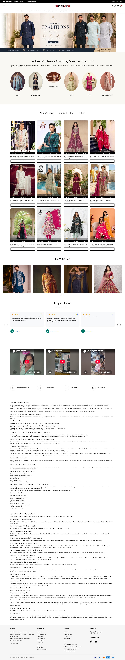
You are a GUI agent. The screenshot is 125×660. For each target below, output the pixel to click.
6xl (60, 239)
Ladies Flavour (61, 576)
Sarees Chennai (14, 523)
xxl (106, 151)
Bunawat (63, 583)
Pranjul (31, 595)
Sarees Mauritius (53, 516)
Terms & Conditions (41, 634)
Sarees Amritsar (101, 521)
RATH (23, 617)
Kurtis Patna (49, 533)
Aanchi (86, 617)
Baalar (98, 595)
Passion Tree (76, 576)
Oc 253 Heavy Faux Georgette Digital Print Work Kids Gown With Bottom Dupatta (101, 245)
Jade (71, 597)
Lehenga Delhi (32, 570)
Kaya (84, 576)
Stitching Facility (67, 636)
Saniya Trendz (66, 604)
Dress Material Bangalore (103, 545)
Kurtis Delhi (29, 533)
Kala (64, 595)
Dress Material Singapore (60, 540)
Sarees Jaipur (58, 521)
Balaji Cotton (66, 597)
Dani (59, 602)
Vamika (105, 578)
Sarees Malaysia (14, 516)
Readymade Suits (62, 11)
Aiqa (65, 602)
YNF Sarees (13, 585)
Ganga (94, 595)
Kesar (28, 590)
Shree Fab (12, 610)
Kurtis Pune (43, 533)
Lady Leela (57, 578)
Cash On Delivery (41, 638)
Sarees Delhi (30, 521)
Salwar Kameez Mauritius (74, 552)
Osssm (52, 578)
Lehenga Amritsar (14, 571)
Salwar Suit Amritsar (26, 559)
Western (100, 11)
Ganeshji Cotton (78, 595)
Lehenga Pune (48, 570)
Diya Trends (46, 576)
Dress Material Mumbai (15, 545)
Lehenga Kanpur (71, 570)
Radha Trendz (53, 610)
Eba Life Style (13, 605)
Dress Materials (35, 11)
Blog (65, 643)
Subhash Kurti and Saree (25, 576)
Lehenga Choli (46, 11)
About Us (39, 632)
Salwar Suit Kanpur (80, 557)
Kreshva (95, 617)
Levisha (68, 595)
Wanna (39, 578)
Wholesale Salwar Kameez (16, 428)
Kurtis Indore (36, 533)
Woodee (97, 576)
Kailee (32, 576)
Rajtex (47, 583)
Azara (71, 595)
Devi (81, 576)
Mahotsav (95, 583)
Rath (55, 583)
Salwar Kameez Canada (37, 552)
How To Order (40, 643)
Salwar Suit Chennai (46, 559)
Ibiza (52, 602)
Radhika (16, 576)
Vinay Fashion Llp (97, 602)
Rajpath (51, 583)
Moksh (101, 576)
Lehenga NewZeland (67, 564)
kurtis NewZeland (59, 528)
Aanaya (17, 619)
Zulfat (81, 597)
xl (102, 151)
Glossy (74, 597)
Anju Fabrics (96, 578)
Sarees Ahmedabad (92, 521)
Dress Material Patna (70, 545)
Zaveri (19, 605)
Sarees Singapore (44, 516)
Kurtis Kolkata (105, 533)
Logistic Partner (40, 640)
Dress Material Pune (60, 545)
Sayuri (18, 602)
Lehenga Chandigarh (90, 570)
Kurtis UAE (66, 528)
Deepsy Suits (78, 602)
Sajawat (22, 602)
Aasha (43, 610)
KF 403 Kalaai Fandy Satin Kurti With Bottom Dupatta (102, 157)
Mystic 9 (68, 578)
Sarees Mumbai (14, 521)
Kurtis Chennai (13, 535)
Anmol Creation (85, 583)
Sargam (55, 602)
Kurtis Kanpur (63, 533)
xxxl (49, 239)
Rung (81, 578)
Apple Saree (13, 583)
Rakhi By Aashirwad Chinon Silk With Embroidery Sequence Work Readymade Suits (76, 157)
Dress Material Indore (50, 545)
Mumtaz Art (36, 595)
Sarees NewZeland (62, 516)
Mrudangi (27, 578)
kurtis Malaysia (13, 528)
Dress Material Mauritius (72, 540)
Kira (37, 585)
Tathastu (24, 590)
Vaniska (87, 576)
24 (98, 239)
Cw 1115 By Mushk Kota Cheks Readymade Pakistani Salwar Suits (48, 201)
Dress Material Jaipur (81, 545)
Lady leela (70, 616)
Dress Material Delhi (39, 545)
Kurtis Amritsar (97, 533)
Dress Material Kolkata (54, 547)
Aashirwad (27, 602)
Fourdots (108, 604)
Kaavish (72, 604)
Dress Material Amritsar (42, 547)
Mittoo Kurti (64, 617)
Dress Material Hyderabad (28, 545)
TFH (91, 583)
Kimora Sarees (32, 585)
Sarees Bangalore (74, 521)
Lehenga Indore (40, 570)
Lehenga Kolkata (23, 571)
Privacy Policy (40, 636)
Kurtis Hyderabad (22, 533)
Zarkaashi (22, 585)
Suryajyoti (26, 595)
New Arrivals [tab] (46, 113)
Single (106, 11)
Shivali (101, 578)
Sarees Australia (35, 516)
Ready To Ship (66, 113)
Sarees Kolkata (109, 521)
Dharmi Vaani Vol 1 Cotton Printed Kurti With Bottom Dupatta (75, 245)
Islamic (74, 11)
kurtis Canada (26, 528)
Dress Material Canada (36, 540)
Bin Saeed (48, 597)
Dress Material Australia (48, 540)
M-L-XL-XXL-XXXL (75, 195)
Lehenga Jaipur (63, 570)
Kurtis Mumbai (13, 533)
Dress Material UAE (96, 540)
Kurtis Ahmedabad (88, 533)
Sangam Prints (28, 583)
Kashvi (40, 585)
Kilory (68, 602)
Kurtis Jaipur (56, 533)
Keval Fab (18, 610)
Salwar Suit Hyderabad (25, 557)
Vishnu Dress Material (57, 597)
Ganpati (32, 597)
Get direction (13, 643)
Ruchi (44, 585)
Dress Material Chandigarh (16, 547)
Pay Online (66, 632)
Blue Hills (63, 578)
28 (101, 239)
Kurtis (53, 11)
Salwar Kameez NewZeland (87, 552)
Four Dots (43, 604)
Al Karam (18, 604)
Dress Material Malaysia (15, 540)
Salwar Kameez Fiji (26, 552)
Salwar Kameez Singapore (62, 552)
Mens (84, 11)
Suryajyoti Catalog (37, 616)
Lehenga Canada (29, 564)
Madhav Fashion (14, 597)
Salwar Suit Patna (62, 557)
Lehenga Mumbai (14, 570)
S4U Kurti (27, 617)
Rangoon (37, 576)
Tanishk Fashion (53, 604)
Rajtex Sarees (13, 616)
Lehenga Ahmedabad (101, 570)
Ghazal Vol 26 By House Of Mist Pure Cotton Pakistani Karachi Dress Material (22, 157)
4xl (53, 239)
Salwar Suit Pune (53, 557)
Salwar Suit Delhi (35, 557)
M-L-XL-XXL (22, 195)
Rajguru (90, 617)
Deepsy (36, 597)
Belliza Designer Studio (86, 604)
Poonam (17, 578)
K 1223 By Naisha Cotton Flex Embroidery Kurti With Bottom (75, 201)
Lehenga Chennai (32, 571)
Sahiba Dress (47, 602)
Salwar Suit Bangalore (90, 557)
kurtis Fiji (20, 528)
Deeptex (92, 576)
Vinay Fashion (108, 595)
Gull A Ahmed (42, 597)
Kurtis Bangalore (70, 533)
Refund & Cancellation (42, 649)
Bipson (56, 595)
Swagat (41, 602)
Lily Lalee (106, 576)
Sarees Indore (37, 521)
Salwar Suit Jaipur (71, 557)
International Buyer (68, 634)
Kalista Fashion (20, 583)
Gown (69, 11)
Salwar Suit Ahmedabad (15, 559)
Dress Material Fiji (26, 540)
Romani (48, 595)
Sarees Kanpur (65, 521)
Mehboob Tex (89, 602)
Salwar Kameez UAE (99, 552)
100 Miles (12, 578)
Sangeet (74, 617)
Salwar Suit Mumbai (15, 557)
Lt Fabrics (79, 583)
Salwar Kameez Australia (49, 552)
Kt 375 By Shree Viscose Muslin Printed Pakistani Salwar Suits (100, 201)
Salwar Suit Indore (44, 557)
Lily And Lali (76, 616)
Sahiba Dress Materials (87, 595)
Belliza (52, 595)
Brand (65, 640)
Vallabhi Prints (101, 617)
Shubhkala (19, 590)
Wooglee (44, 578)
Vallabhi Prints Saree (107, 583)
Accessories (92, 11)
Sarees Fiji (21, 516)
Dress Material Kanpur (92, 545)
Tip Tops (85, 578)
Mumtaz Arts (105, 602)
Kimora (83, 602)
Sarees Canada (27, 516)
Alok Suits (12, 595)
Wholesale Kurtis (14, 425)
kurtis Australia (34, 528)
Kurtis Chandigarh (79, 533)
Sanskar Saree (41, 583)
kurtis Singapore (42, 528)
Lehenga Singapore (47, 564)
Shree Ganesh (87, 597)
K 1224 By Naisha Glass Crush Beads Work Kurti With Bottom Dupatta (21, 201)
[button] (10, 48)
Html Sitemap (67, 638)
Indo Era (32, 578)
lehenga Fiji (22, 564)
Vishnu (106, 617)
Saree (16, 11)
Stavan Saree (68, 583)
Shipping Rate (40, 647)
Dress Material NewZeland (85, 540)
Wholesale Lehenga (14, 429)
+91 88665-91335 (18, 640)
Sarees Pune (44, 521)
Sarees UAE (70, 516)
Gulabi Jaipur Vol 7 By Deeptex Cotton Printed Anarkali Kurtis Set (47, 245)
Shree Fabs (23, 604)
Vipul (47, 585)
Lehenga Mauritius (57, 564)
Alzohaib (99, 604)
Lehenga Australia (38, 564)
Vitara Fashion (69, 576)
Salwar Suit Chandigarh (101, 557)
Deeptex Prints (28, 616)
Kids (80, 11)
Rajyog (58, 583)
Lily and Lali (73, 578)
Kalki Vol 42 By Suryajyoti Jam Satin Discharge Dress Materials (49, 157)
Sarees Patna (51, 521)
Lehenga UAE (75, 564)
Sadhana (102, 595)
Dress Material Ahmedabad (30, 547)
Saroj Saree (34, 583)
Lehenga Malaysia (14, 564)
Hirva (35, 578)
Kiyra (18, 585)
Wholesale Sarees (14, 423)
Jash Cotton (43, 595)
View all (90, 61)
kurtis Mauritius (50, 528)
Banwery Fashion (30, 604)
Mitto (78, 578)
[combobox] (5, 6)
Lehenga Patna (55, 570)
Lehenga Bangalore (80, 570)
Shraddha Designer (25, 610)
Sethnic (74, 583)
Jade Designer (60, 610)
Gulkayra (33, 602)
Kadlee (110, 576)
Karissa (22, 578)
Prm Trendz (21, 597)
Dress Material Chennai (65, 547)
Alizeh (50, 576)
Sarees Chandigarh (82, 521)
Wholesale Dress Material (16, 426)
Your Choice (13, 602)
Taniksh (12, 576)
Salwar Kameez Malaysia (16, 552)
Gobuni (100, 583)
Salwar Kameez (25, 11)
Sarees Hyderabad (22, 521)
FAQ (38, 645)
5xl (56, 239)
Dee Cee (55, 576)
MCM (78, 597)
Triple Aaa (27, 597)
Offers (82, 113)
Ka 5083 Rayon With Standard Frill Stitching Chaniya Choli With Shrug (22, 245)
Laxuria (82, 617)
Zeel (15, 590)
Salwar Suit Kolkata (36, 559)
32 (103, 239)
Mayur (22, 595)
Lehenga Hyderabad (23, 570)
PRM (41, 576)
